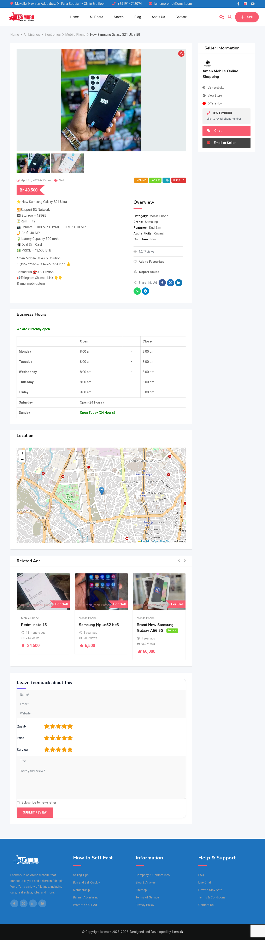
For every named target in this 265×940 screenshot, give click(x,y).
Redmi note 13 (34, 624)
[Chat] (221, 17)
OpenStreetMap (162, 541)
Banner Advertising (86, 897)
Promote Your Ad (85, 905)
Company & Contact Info (153, 875)
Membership (81, 890)
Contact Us (206, 905)
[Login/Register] (229, 17)
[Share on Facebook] (162, 282)
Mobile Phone (159, 216)
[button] (101, 491)
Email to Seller (224, 143)
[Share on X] (170, 282)
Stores (119, 17)
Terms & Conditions (211, 897)
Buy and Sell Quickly (86, 882)
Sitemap (141, 890)
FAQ (201, 875)
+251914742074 (130, 4)
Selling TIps (81, 875)
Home (74, 17)
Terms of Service (147, 897)
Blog (137, 17)
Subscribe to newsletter (39, 802)
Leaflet (145, 541)
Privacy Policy (145, 905)
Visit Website (216, 87)
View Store (215, 95)
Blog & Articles (146, 882)
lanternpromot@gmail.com (173, 4)
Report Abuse (149, 272)
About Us (158, 17)
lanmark (177, 932)
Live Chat (204, 882)
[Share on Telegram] (145, 291)
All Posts (96, 17)
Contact (181, 17)
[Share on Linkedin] (178, 282)
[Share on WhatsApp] (137, 291)
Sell (250, 17)
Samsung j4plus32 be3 (99, 624)
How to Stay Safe (210, 890)
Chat (217, 131)
